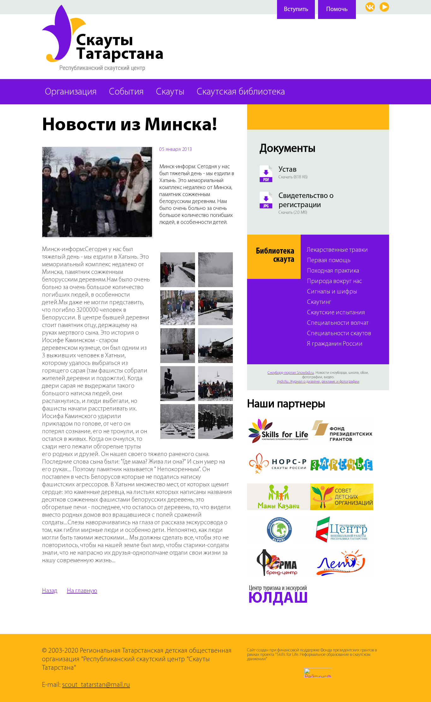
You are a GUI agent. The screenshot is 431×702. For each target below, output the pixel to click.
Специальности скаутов (339, 334)
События (126, 92)
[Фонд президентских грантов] (341, 421)
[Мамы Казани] (278, 487)
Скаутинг (319, 302)
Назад (49, 591)
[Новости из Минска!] (97, 151)
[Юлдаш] (278, 586)
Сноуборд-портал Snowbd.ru (291, 373)
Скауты (170, 92)
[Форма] (278, 553)
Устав (288, 170)
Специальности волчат (338, 323)
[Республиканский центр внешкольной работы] (341, 520)
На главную (82, 591)
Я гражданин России (335, 344)
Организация (71, 92)
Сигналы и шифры (332, 292)
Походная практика (333, 271)
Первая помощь (329, 261)
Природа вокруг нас (334, 282)
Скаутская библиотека (241, 92)
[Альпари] (278, 520)
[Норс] (278, 454)
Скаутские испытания (336, 313)
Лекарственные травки (337, 250)
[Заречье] (341, 454)
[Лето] (341, 553)
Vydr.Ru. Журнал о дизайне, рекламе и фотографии (318, 382)
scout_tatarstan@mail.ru (96, 685)
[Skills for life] (278, 421)
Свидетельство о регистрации (306, 200)
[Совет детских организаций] (341, 487)
